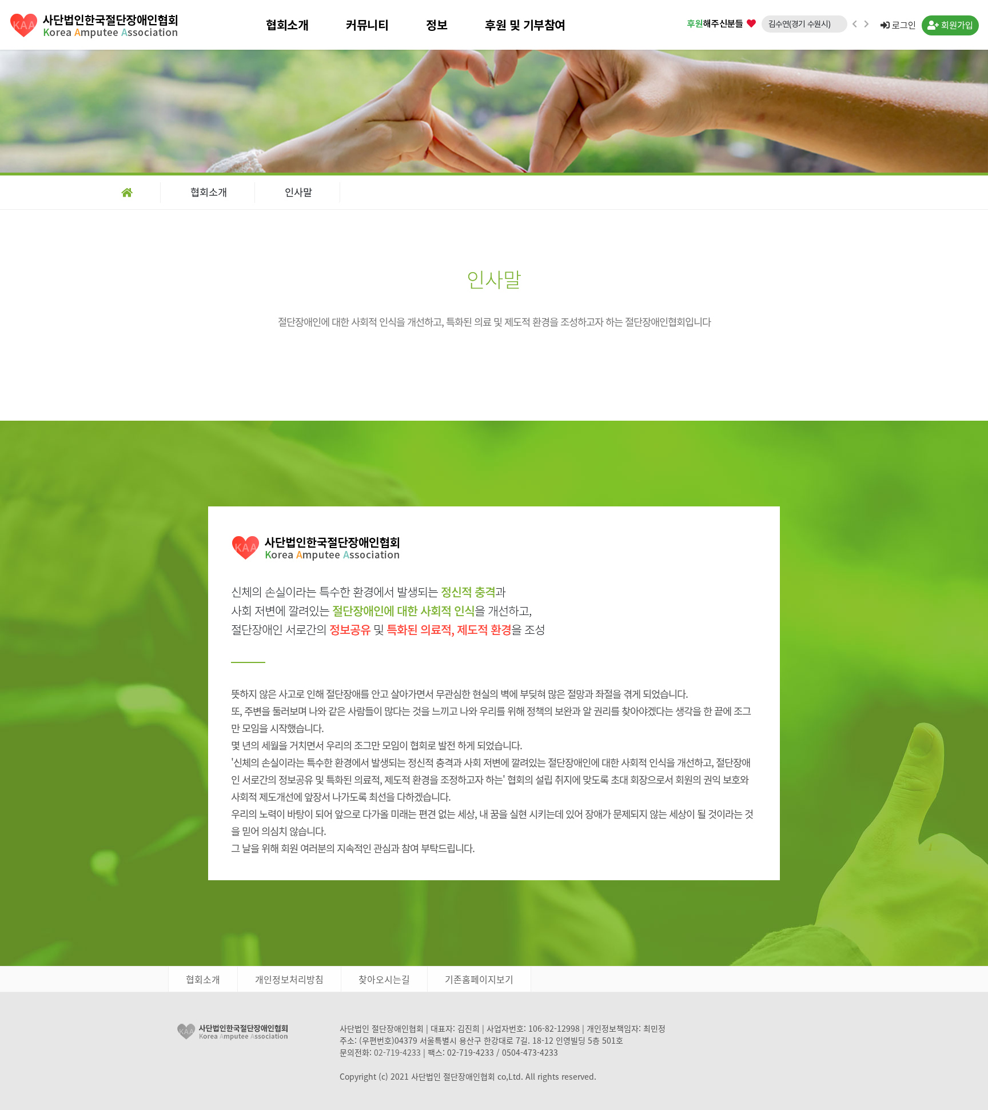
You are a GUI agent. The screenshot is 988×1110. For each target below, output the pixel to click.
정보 (436, 25)
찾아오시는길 (384, 979)
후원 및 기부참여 (525, 25)
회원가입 (956, 25)
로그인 (903, 25)
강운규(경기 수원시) (799, 29)
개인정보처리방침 (289, 979)
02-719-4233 (397, 1052)
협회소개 (287, 25)
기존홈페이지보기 (479, 979)
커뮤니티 (367, 25)
